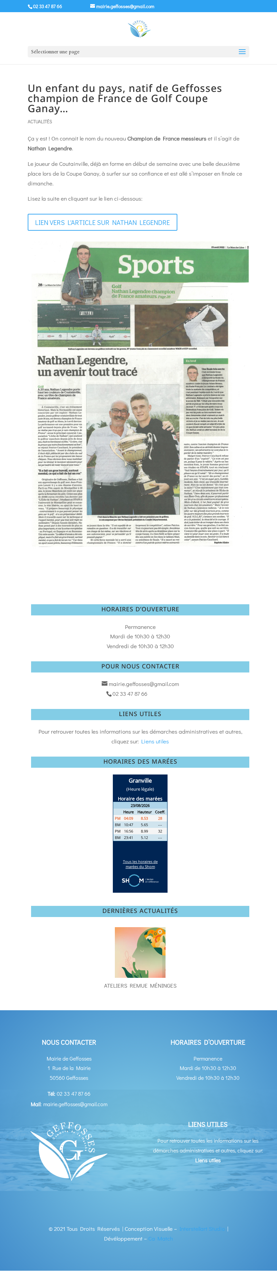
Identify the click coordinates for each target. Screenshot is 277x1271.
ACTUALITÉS (40, 121)
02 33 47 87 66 (47, 6)
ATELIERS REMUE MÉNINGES (140, 985)
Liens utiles (155, 741)
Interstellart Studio (202, 1228)
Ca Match (160, 1238)
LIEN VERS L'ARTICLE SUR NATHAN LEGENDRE (102, 222)
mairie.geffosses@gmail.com (144, 684)
